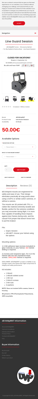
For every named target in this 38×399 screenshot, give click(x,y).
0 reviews (16, 107)
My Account (5, 350)
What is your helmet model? (11, 152)
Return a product (7, 358)
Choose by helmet (26, 47)
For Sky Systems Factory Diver (12, 49)
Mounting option (8, 143)
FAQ (3, 338)
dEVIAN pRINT (20, 117)
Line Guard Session (29, 49)
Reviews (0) (26, 185)
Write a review (25, 107)
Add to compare (26, 177)
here (23, 13)
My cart (4, 353)
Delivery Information (8, 332)
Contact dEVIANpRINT (8, 336)
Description (11, 185)
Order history (6, 355)
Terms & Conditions (8, 329)
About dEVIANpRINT (8, 327)
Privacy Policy (6, 334)
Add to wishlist (9, 177)
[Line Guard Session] (19, 82)
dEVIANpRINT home (12, 47)
